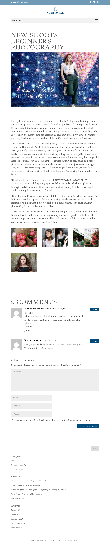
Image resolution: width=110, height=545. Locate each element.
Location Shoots (18, 499)
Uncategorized (17, 470)
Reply (94, 309)
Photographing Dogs (19, 465)
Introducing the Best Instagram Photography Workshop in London (39, 490)
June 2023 (15, 510)
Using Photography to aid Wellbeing (26, 485)
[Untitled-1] (55, 246)
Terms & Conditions (71, 541)
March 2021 (16, 514)
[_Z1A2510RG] (24, 272)
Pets (12, 461)
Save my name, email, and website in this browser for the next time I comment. (53, 420)
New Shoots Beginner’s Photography (26, 494)
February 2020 (17, 519)
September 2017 (18, 528)
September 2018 (18, 523)
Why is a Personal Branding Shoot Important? (30, 481)
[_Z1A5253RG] (24, 246)
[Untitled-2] (86, 246)
